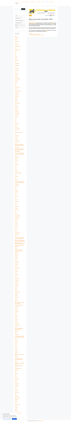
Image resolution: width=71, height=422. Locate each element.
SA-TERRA (16, 342)
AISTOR (16, 155)
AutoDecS (16, 127)
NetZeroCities (17, 94)
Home (19, 1)
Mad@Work (16, 281)
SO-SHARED (17, 176)
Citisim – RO (16, 271)
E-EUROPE (16, 416)
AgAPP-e (16, 89)
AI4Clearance (17, 111)
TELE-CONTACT (17, 232)
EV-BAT (16, 387)
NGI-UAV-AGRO (17, 215)
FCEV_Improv (17, 70)
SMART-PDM (17, 297)
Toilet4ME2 (16, 252)
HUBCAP (16, 269)
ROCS (16, 72)
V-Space (16, 189)
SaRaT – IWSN (17, 392)
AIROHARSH (16, 206)
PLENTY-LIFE (17, 123)
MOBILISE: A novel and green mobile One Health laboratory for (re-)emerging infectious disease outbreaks (20, 145)
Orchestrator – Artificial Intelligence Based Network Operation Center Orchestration (19, 250)
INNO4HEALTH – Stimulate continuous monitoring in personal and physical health (20, 243)
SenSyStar (16, 137)
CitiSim (16, 332)
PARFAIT (16, 314)
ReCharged (16, 115)
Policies (39, 1)
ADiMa (16, 276)
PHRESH (16, 56)
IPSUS (16, 167)
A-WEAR (16, 309)
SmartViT (16, 142)
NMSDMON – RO (17, 383)
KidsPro (16, 347)
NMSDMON (16, 395)
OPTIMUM (16, 316)
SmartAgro (16, 307)
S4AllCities (16, 257)
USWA (16, 162)
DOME (16, 118)
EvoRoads (16, 80)
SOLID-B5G (16, 225)
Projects (42, 1)
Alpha (15, 174)
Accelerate (16, 390)
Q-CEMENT (16, 60)
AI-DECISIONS (17, 68)
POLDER (16, 300)
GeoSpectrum (17, 44)
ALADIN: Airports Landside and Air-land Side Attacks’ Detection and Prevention (19, 337)
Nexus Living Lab (51, 1)
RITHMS (16, 139)
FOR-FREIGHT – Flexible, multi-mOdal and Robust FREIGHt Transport (19, 149)
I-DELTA (16, 273)
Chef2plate (16, 350)
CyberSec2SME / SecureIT (19, 132)
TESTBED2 (16, 283)
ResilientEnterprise (17, 49)
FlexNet (16, 203)
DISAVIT (16, 259)
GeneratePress (42, 420)
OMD (15, 194)
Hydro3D (16, 213)
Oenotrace (16, 106)
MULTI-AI (16, 227)
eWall (15, 375)
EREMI (16, 230)
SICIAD (16, 345)
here (46, 31)
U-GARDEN (16, 164)
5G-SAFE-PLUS (17, 278)
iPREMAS (16, 169)
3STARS (16, 192)
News (46, 1)
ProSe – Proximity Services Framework (19, 305)
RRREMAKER (17, 218)
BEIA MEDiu (16, 399)
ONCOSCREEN (17, 113)
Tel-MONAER (17, 311)
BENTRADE (16, 201)
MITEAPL (16, 406)
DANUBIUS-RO (17, 63)
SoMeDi (16, 361)
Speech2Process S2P (18, 368)
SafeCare (16, 321)
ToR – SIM (16, 338)
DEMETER (16, 99)
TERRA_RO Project (17, 404)
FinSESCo (16, 171)
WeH (15, 120)
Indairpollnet (16, 285)
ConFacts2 (16, 108)
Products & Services (32, 1)
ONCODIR (16, 101)
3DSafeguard (17, 334)
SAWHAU (16, 380)
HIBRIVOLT (16, 411)
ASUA (16, 371)
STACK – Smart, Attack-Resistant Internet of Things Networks (20, 238)
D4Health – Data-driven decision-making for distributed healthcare (20, 241)
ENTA (15, 187)
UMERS (16, 39)
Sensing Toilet (17, 41)
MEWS (16, 235)
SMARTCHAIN (17, 184)
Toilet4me (16, 293)
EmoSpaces (16, 323)
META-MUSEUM (17, 87)
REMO (16, 58)
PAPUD (16, 312)
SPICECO (16, 199)
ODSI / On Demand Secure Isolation (19, 366)
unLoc (16, 84)
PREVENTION (17, 96)
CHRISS (16, 125)
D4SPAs (16, 82)
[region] (9, 417)
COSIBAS (16, 290)
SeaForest (16, 352)
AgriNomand (17, 37)
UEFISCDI (52, 23)
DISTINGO (16, 208)
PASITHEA (16, 92)
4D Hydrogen (17, 135)
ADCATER (16, 196)
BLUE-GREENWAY (17, 151)
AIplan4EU (16, 179)
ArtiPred (16, 220)
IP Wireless (16, 414)
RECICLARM (16, 261)
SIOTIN (16, 51)
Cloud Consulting (17, 397)
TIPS (15, 204)
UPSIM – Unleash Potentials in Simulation (19, 246)
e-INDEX (16, 248)
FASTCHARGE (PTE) (18, 46)
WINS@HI (16, 326)
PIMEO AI (16, 223)
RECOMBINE (16, 262)
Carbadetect (17, 385)
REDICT (16, 402)
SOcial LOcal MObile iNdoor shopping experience (19, 329)
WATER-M (16, 373)
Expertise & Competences (25, 1)
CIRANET (16, 75)
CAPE (15, 53)
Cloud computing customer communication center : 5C (19, 359)
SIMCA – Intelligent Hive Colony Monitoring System (19, 303)
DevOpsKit (16, 319)
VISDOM (16, 295)
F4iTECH (16, 159)
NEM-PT (16, 409)
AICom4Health (17, 157)
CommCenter (17, 378)
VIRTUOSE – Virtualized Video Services (19, 355)
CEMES (16, 266)
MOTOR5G (16, 264)
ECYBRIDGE (16, 77)
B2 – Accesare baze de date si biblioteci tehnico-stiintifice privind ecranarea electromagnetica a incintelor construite (20, 182)
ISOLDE (16, 104)
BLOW (16, 130)
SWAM (16, 288)
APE (15, 211)
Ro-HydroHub (17, 65)
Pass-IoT (16, 340)
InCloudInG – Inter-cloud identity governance (19, 363)
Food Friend (16, 254)
